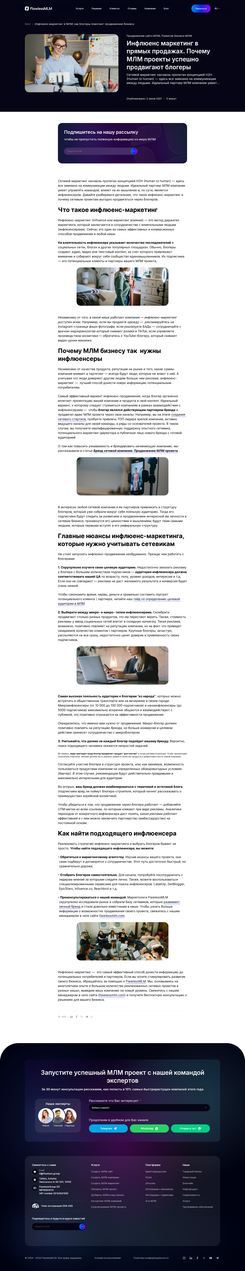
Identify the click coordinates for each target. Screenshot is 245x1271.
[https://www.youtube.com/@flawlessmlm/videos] (210, 1258)
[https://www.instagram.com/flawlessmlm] (184, 1258)
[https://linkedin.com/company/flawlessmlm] (191, 1258)
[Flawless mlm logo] (39, 9)
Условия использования (107, 1258)
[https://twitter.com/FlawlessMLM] (204, 1258)
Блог (28, 24)
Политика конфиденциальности (151, 1258)
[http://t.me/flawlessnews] (217, 1258)
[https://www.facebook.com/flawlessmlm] (197, 1258)
